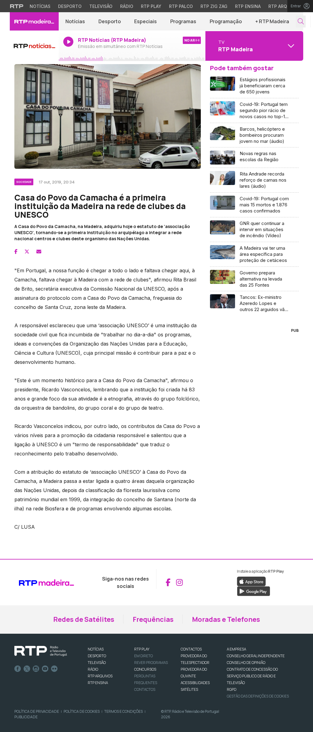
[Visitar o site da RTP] (17, 6)
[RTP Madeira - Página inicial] (34, 21)
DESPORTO (97, 655)
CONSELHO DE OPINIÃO (246, 662)
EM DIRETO (143, 655)
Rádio (126, 6)
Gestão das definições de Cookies (258, 696)
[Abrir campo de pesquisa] (301, 21)
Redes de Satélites (83, 619)
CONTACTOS (191, 649)
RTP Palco (181, 6)
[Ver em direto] (34, 46)
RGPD (231, 689)
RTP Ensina (248, 6)
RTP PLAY (141, 649)
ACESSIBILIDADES (195, 682)
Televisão (100, 6)
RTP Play (151, 6)
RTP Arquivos (284, 6)
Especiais (145, 21)
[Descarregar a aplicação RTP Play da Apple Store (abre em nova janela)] (251, 581)
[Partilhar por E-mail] (38, 251)
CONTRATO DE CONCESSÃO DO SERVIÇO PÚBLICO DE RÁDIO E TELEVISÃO (252, 676)
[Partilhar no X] (26, 251)
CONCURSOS (145, 669)
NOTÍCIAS (96, 649)
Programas (183, 21)
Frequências (153, 619)
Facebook (17, 668)
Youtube (45, 668)
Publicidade (26, 716)
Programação (226, 21)
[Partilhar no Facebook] (15, 251)
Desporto (70, 6)
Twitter (27, 668)
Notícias (40, 6)
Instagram (36, 668)
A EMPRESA (236, 649)
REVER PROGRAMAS (151, 662)
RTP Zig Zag (214, 6)
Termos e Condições (123, 711)
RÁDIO (93, 669)
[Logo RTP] (40, 651)
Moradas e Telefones (226, 619)
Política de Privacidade (36, 711)
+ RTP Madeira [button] (272, 21)
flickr (54, 668)
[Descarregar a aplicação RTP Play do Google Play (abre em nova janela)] (253, 590)
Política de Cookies (82, 711)
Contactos (144, 689)
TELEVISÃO (97, 662)
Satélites (189, 689)
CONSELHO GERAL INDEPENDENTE (256, 655)
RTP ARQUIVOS (100, 676)
